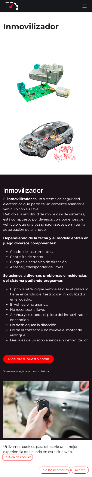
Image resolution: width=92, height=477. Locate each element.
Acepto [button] (80, 470)
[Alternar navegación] (84, 6)
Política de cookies (17, 457)
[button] (46, 440)
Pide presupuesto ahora (28, 359)
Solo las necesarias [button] (55, 470)
